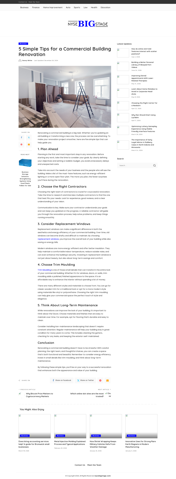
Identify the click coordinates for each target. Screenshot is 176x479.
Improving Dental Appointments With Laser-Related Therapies (142, 78)
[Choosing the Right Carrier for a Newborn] (123, 105)
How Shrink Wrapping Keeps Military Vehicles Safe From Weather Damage (103, 444)
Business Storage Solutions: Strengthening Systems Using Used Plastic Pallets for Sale (25, 178)
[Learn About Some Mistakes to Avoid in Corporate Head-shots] (123, 93)
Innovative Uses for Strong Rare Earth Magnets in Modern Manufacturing (140, 444)
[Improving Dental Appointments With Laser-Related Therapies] (123, 79)
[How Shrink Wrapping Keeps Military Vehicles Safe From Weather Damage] (106, 426)
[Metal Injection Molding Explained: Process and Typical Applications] (70, 426)
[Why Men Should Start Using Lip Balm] (123, 117)
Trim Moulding (44, 270)
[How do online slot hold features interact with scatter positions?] (123, 52)
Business (23, 43)
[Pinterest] (21, 144)
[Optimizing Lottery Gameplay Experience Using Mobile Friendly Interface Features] (123, 130)
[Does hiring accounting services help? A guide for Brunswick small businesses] (35, 426)
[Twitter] (29, 137)
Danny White (27, 60)
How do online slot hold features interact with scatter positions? (144, 51)
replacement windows (48, 239)
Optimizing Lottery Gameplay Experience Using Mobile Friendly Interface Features (144, 128)
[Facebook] (21, 137)
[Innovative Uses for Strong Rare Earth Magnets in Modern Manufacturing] (141, 426)
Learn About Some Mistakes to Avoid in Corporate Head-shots (144, 91)
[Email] (29, 144)
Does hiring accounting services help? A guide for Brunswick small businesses (34, 444)
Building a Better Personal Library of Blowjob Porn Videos (142, 64)
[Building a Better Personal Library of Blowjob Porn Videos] (123, 66)
